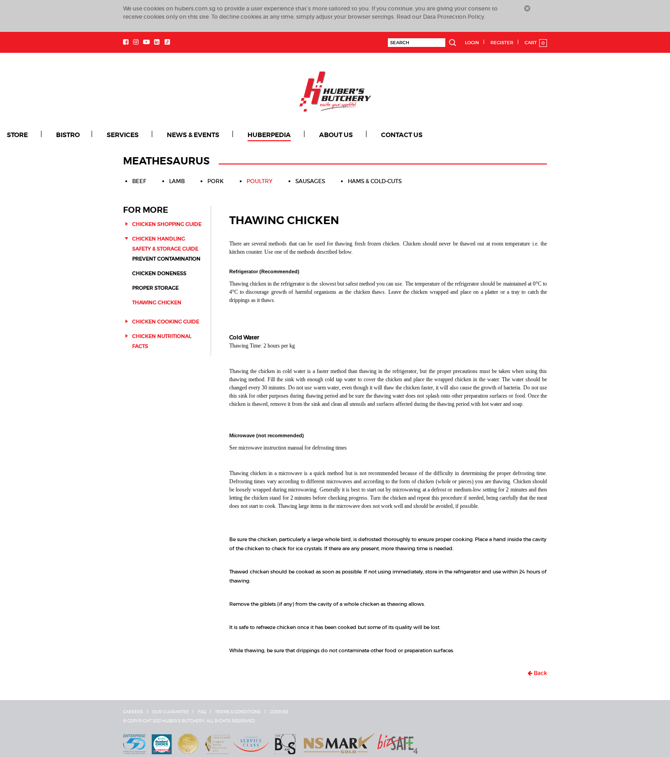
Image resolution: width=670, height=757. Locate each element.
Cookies (279, 711)
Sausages (310, 180)
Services (107, 134)
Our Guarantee (170, 711)
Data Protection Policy (453, 16)
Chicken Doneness (159, 273)
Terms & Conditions (238, 711)
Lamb (177, 180)
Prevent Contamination (166, 258)
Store (17, 134)
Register (501, 43)
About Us (296, 134)
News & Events (170, 134)
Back (539, 672)
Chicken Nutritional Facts (161, 340)
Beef (139, 180)
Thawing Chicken (156, 302)
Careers (133, 711)
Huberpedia (237, 134)
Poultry (260, 180)
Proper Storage (155, 287)
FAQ (202, 711)
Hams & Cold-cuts (375, 180)
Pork (215, 180)
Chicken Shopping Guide (166, 223)
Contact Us (354, 134)
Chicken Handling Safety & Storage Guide (165, 243)
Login (472, 43)
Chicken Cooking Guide (165, 321)
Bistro (61, 134)
